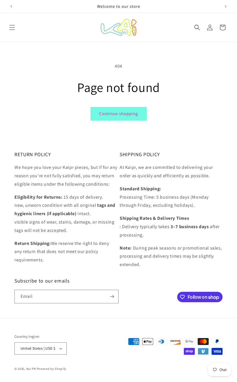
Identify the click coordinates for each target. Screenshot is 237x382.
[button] (12, 27)
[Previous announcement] (11, 6)
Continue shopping (118, 113)
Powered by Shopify (51, 369)
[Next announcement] (225, 6)
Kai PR (31, 369)
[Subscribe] (111, 296)
